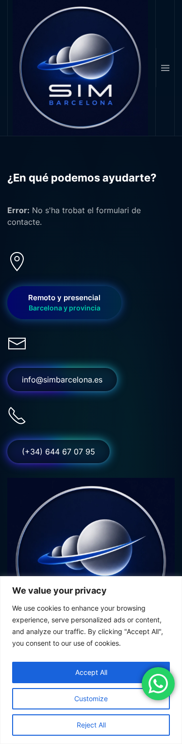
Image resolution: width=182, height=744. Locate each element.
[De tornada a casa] (82, 68)
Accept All (91, 672)
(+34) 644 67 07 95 (58, 451)
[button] (165, 67)
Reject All (91, 725)
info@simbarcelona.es (62, 379)
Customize (91, 698)
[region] (91, 660)
